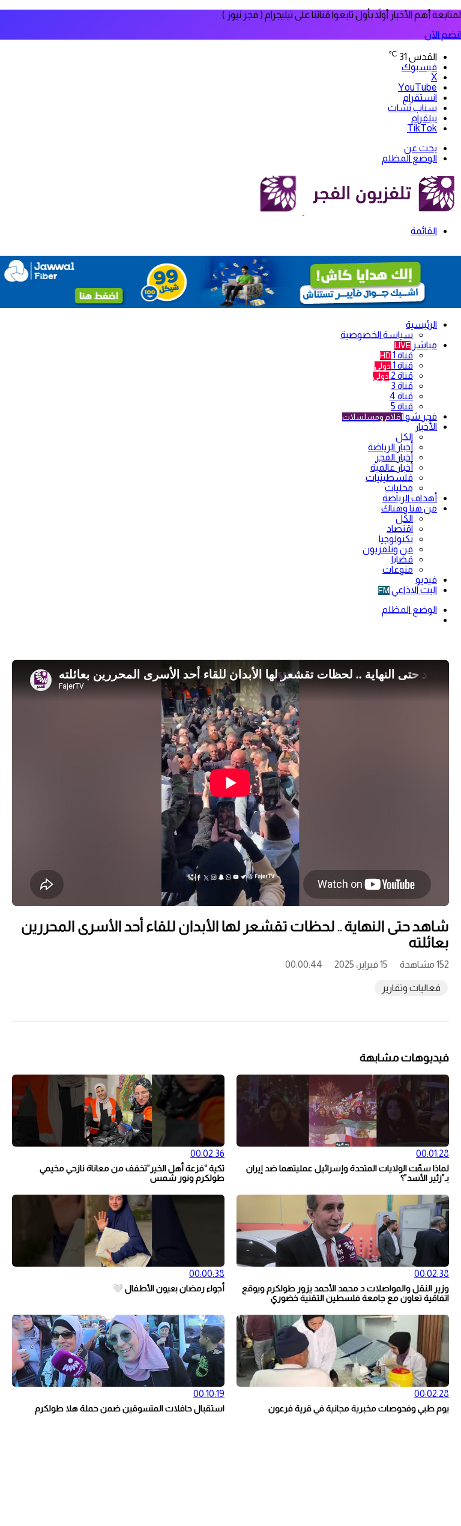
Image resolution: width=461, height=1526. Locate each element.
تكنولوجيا (396, 539)
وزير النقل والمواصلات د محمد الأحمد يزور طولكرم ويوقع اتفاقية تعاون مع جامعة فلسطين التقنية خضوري (345, 1293)
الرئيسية (421, 324)
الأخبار (426, 426)
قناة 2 (393, 375)
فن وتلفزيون (388, 549)
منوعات (397, 569)
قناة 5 (402, 406)
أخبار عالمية (391, 467)
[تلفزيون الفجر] (303, 211)
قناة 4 (401, 396)
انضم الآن (442, 34)
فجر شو (389, 416)
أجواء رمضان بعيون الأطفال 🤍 (168, 1288)
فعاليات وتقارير (411, 988)
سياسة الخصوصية (376, 335)
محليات (399, 488)
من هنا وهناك (409, 508)
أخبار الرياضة (390, 447)
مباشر (415, 345)
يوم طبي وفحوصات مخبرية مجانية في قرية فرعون (358, 1408)
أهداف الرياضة (409, 498)
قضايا (402, 559)
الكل (404, 437)
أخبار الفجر (394, 457)
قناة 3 (402, 386)
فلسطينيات (389, 477)
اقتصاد (400, 528)
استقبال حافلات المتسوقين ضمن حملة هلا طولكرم (129, 1408)
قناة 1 (396, 355)
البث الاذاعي (407, 590)
